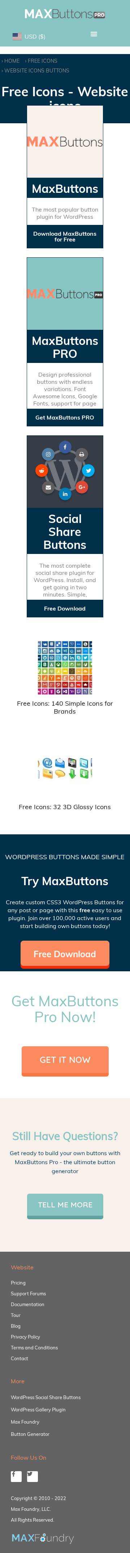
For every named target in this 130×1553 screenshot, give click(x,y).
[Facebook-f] (16, 1476)
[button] (94, 33)
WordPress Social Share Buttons (46, 1397)
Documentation (27, 1304)
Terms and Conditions (34, 1347)
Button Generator (30, 1434)
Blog (16, 1326)
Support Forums (28, 1293)
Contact (19, 1358)
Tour (16, 1315)
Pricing (18, 1283)
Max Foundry (25, 1422)
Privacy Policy (25, 1337)
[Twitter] (32, 1476)
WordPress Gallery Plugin (38, 1409)
